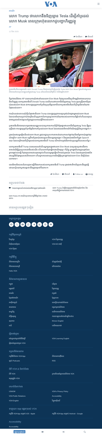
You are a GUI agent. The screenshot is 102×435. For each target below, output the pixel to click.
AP (10, 27)
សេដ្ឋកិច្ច (11, 312)
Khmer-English (58, 321)
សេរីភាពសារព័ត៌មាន (58, 312)
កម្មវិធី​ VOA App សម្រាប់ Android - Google (67, 414)
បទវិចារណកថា (57, 325)
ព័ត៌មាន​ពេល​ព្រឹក (14, 262)
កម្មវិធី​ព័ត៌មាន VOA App (17, 356)
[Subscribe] (51, 224)
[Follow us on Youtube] (22, 224)
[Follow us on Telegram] (34, 224)
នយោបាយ (12, 307)
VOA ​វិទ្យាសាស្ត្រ (57, 239)
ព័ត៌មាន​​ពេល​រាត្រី (14, 266)
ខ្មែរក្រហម (55, 298)
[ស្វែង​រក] (84, 432)
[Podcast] (45, 224)
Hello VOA (13, 271)
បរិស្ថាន (54, 284)
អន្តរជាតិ (11, 289)
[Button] (77, 36)
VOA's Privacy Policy (60, 391)
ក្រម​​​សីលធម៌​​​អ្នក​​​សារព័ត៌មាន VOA (63, 374)
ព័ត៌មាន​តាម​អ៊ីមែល (58, 356)
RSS (53, 361)
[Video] (42, 432)
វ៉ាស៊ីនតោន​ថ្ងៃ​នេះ (14, 244)
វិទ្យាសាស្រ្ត (55, 289)
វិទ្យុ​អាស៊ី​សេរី (56, 401)
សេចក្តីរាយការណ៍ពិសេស (60, 302)
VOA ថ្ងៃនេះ (13, 249)
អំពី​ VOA (12, 374)
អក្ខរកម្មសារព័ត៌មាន (58, 307)
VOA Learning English (60, 339)
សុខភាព (11, 321)
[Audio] (63, 432)
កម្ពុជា (11, 284)
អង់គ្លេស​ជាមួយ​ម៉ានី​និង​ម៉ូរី (17, 339)
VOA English (14, 401)
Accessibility (56, 396)
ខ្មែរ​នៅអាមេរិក (13, 298)
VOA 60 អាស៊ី (57, 244)
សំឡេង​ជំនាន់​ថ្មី (57, 262)
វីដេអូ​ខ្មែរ (11, 239)
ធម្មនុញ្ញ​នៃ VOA (14, 378)
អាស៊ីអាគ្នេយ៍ (13, 302)
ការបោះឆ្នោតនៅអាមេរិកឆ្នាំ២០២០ (63, 316)
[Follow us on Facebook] (11, 224)
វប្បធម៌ (54, 293)
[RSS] (39, 224)
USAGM (12, 391)
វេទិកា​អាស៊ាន (56, 266)
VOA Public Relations (17, 396)
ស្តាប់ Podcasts (14, 361)
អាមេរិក (11, 293)
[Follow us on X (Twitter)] (17, 224)
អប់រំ (10, 325)
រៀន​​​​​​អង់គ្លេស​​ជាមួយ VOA (17, 343)
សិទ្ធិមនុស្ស (12, 316)
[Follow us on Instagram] (28, 224)
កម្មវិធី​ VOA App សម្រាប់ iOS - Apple (22, 414)
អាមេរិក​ (12, 11)
